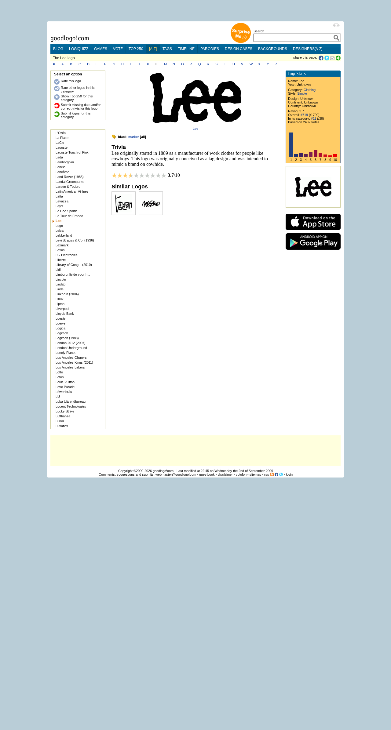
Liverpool (62, 309)
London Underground (71, 348)
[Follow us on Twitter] (281, 474)
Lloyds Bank (65, 313)
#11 (313, 118)
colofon (241, 474)
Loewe (60, 323)
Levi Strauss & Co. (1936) (75, 240)
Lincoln (61, 279)
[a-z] (153, 49)
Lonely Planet (65, 352)
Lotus (60, 377)
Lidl (58, 269)
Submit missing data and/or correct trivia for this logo (81, 106)
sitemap (255, 474)
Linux (60, 299)
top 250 (136, 49)
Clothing (310, 90)
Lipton (60, 304)
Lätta (59, 196)
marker (133, 137)
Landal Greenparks (70, 181)
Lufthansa (63, 416)
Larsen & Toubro (68, 186)
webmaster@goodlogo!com (175, 474)
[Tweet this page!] (327, 58)
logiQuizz (78, 49)
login (289, 474)
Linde (60, 289)
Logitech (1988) (67, 338)
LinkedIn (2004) (67, 294)
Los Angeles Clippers (71, 357)
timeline (186, 49)
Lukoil (60, 421)
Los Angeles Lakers (70, 367)
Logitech (62, 333)
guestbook (207, 474)
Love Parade (65, 387)
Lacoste (62, 147)
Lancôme (62, 172)
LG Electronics (67, 255)
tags (167, 49)
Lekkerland (64, 235)
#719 (304, 115)
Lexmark (62, 245)
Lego (59, 225)
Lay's (60, 206)
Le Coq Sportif (66, 211)
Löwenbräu (64, 392)
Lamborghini (65, 162)
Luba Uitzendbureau (71, 401)
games (100, 49)
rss (266, 474)
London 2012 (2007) (71, 343)
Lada (59, 157)
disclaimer (225, 474)
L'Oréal (61, 133)
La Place (62, 138)
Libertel (61, 260)
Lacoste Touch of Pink (72, 152)
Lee (195, 128)
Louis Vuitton (65, 382)
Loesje (60, 318)
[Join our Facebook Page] (276, 474)
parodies (209, 49)
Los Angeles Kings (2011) (74, 362)
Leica (60, 230)
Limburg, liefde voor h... (73, 274)
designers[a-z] (307, 49)
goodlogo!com (163, 471)
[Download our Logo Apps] (313, 231)
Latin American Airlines (72, 191)
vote (118, 49)
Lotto (59, 372)
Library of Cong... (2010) (74, 265)
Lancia (60, 167)
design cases (238, 49)
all (143, 137)
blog (58, 49)
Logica (60, 328)
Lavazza (62, 201)
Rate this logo (71, 81)
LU (58, 396)
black (122, 137)
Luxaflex (62, 426)
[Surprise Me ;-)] (241, 42)
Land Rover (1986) (70, 177)
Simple (302, 93)
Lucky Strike (65, 411)
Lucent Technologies (71, 406)
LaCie (60, 142)
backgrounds (272, 49)
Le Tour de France (69, 216)
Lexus (60, 250)
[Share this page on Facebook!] (321, 58)
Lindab (60, 284)
